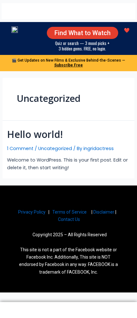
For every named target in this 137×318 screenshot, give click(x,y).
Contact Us (69, 219)
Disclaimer (103, 212)
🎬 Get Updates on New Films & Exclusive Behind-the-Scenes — (68, 62)
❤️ (127, 30)
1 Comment (20, 148)
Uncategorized (55, 148)
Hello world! (35, 134)
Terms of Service (69, 212)
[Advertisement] (68, 11)
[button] (5, 32)
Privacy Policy (32, 212)
